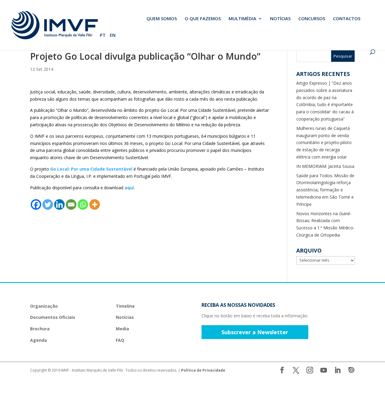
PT (103, 35)
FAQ (120, 340)
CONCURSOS (311, 18)
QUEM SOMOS (161, 18)
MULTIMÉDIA (242, 18)
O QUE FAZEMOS (203, 18)
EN (113, 35)
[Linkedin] (59, 204)
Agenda (38, 340)
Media (122, 329)
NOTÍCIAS (280, 18)
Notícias (125, 317)
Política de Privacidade (203, 370)
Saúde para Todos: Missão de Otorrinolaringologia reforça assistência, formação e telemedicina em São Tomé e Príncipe (325, 190)
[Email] (71, 204)
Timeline (125, 306)
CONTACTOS (346, 18)
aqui (129, 187)
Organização (44, 306)
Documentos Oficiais (52, 317)
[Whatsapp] (83, 204)
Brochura (40, 329)
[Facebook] (36, 204)
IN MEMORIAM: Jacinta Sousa (325, 166)
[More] (94, 204)
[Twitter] (47, 204)
